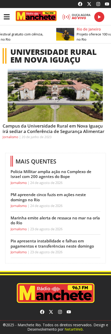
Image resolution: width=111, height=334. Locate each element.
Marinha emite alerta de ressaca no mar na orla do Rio (55, 220)
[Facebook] (80, 4)
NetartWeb (74, 329)
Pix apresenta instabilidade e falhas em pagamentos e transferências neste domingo (52, 243)
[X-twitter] (89, 4)
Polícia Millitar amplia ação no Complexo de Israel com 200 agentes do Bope (51, 174)
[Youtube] (107, 4)
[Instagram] (98, 4)
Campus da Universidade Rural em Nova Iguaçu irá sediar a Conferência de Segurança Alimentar (53, 128)
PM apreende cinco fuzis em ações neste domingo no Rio (48, 197)
